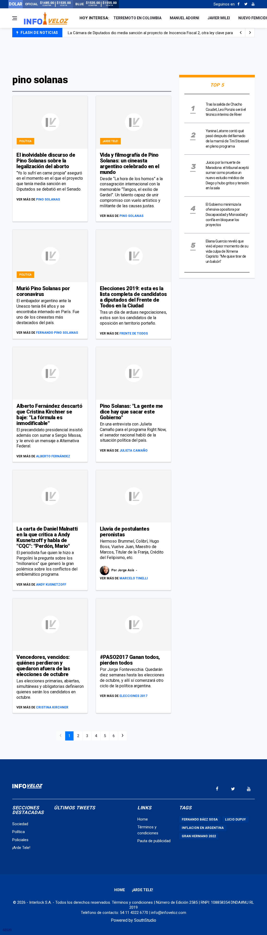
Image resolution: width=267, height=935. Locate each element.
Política (25, 141)
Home (142, 819)
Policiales (20, 839)
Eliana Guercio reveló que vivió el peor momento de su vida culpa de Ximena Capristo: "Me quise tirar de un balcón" (227, 251)
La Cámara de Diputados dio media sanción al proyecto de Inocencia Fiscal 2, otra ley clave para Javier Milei (160, 33)
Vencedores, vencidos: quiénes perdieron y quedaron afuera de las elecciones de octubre (43, 665)
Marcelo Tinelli (133, 578)
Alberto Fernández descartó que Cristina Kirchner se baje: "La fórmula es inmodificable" (49, 414)
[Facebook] (238, 4)
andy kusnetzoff (51, 584)
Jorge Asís (126, 570)
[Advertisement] (133, 55)
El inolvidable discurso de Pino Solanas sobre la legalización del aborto (45, 160)
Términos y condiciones (132, 902)
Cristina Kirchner (52, 707)
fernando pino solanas (57, 333)
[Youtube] (253, 4)
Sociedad (20, 824)
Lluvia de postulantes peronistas (124, 532)
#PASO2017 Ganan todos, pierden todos (130, 660)
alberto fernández (53, 456)
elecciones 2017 (133, 696)
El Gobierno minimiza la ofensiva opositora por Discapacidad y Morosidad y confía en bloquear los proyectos (227, 214)
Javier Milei (219, 18)
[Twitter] (245, 4)
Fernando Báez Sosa (200, 819)
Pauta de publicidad (154, 841)
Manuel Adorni (184, 18)
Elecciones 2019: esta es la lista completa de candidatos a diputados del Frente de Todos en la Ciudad (133, 297)
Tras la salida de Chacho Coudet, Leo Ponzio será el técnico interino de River (226, 109)
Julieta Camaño (133, 450)
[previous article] (250, 32)
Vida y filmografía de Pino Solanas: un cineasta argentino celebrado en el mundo (129, 163)
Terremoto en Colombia (137, 18)
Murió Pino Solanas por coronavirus (43, 291)
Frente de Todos (133, 333)
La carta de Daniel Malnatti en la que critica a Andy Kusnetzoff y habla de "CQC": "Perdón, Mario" (47, 537)
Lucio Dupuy (235, 819)
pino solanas (48, 199)
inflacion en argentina (203, 828)
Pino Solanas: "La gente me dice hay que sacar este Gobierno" (131, 412)
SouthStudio (145, 920)
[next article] (240, 32)
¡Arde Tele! (110, 141)
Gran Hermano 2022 (199, 836)
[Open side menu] (14, 18)
